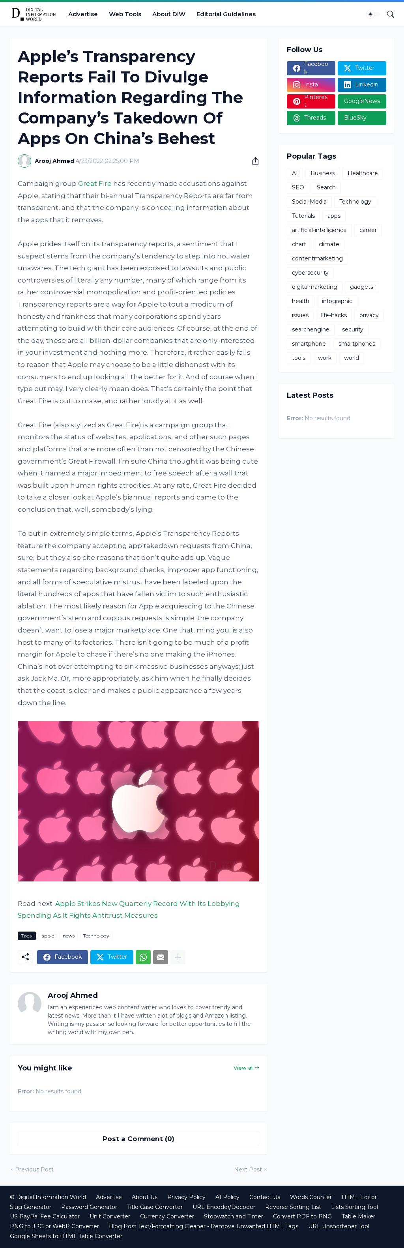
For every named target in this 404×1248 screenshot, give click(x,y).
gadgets (361, 286)
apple (47, 936)
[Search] (387, 14)
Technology (96, 936)
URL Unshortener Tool (338, 1226)
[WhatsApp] (143, 957)
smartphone (309, 343)
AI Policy (227, 1197)
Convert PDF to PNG (302, 1216)
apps (333, 215)
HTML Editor (359, 1197)
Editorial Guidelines (226, 14)
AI (295, 173)
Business (322, 173)
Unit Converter (110, 1216)
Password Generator (89, 1207)
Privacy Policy (186, 1197)
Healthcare (363, 173)
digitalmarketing (314, 286)
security (352, 329)
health (300, 301)
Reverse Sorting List (293, 1207)
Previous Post (34, 1169)
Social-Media (309, 201)
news (69, 936)
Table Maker (358, 1216)
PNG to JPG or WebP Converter (54, 1226)
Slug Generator (30, 1207)
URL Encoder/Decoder (224, 1207)
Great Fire (95, 183)
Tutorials (303, 215)
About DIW (168, 14)
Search (326, 187)
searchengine (310, 329)
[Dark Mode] (373, 14)
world (351, 357)
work (324, 357)
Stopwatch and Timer (233, 1216)
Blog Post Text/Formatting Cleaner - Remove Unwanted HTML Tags (203, 1226)
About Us (144, 1197)
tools (298, 357)
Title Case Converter (155, 1207)
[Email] (160, 957)
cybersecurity (310, 272)
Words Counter (311, 1197)
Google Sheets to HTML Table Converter (66, 1236)
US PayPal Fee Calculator (45, 1216)
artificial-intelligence (319, 230)
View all (244, 1068)
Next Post (248, 1169)
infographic (337, 301)
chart (299, 244)
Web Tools (125, 14)
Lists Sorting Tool (354, 1207)
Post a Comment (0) (138, 1139)
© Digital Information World (48, 1197)
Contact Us (264, 1197)
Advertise (83, 14)
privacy (369, 315)
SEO (298, 187)
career (368, 230)
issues (300, 315)
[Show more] (177, 957)
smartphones (357, 343)
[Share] (252, 161)
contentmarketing (317, 258)
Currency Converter (167, 1216)
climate (329, 244)
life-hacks (334, 315)
